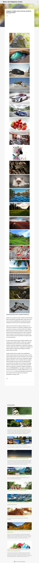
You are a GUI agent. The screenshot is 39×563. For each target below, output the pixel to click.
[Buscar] (23, 2)
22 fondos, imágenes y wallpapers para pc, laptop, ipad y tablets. (18, 458)
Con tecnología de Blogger (20, 561)
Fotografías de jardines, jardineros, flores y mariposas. (16, 415)
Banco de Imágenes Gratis (12, 2)
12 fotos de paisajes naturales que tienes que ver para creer (17, 427)
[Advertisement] (19, 25)
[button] (7, 16)
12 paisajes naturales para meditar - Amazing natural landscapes (18, 502)
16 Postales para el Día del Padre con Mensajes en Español (17, 490)
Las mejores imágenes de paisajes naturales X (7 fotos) (16, 475)
